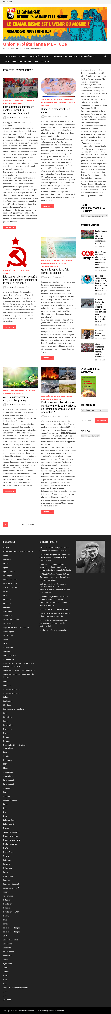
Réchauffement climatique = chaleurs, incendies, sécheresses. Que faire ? (18, 110)
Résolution (7, 904)
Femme (6, 737)
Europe (6, 721)
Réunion (6, 908)
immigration (8, 772)
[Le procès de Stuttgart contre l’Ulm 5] (87, 331)
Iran (4, 792)
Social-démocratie (10, 940)
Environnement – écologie (13, 709)
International (16, 103)
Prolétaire (7, 880)
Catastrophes (18, 101)
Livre (5, 816)
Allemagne (7, 575)
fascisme (7, 733)
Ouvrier (6, 856)
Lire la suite (10, 227)
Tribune (6, 971)
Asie (5, 595)
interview (7, 788)
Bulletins (6, 607)
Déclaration (7, 701)
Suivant (31, 524)
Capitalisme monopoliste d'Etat (16, 627)
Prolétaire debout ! (43, 62)
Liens (5, 808)
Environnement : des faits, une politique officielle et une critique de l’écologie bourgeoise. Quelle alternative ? (58, 407)
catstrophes (8, 635)
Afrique (6, 563)
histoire (6, 756)
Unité (5, 979)
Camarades (7, 615)
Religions (7, 900)
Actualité (34, 56)
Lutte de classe (9, 820)
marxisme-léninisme (11, 832)
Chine (5, 639)
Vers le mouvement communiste (16, 987)
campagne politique (11, 619)
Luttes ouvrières (9, 824)
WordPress (54, 1010)
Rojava (6, 916)
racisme (6, 892)
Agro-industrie (9, 571)
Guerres (6, 752)
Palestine (7, 860)
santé (64, 103)
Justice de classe (10, 800)
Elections (7, 705)
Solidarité (7, 273)
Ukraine (6, 975)
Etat (5, 713)
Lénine (5, 804)
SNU (5, 936)
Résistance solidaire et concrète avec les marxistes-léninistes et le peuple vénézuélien (20, 280)
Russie (5, 920)
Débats (6, 697)
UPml (11, 117)
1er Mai (6, 547)
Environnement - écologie (51, 103)
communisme (8, 659)
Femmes (6, 741)
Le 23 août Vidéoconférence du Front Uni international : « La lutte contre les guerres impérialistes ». (101, 283)
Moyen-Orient (8, 852)
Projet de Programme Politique (18, 62)
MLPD (5, 848)
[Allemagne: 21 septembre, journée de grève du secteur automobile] (87, 344)
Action (5, 391)
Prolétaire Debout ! (11, 884)
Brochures (7, 599)
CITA (5, 643)
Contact (6, 681)
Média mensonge (10, 844)
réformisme (8, 896)
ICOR (27, 270)
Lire (4, 812)
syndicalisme (8, 963)
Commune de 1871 (10, 655)
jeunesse (6, 796)
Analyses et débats (10, 583)
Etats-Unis (7, 717)
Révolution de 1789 (11, 912)
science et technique (11, 928)
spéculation (7, 955)
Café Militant (10, 56)
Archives (6, 591)
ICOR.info (23, 56)
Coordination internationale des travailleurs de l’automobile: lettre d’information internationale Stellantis (55, 567)
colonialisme (8, 647)
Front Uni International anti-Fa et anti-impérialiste (73, 56)
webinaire (7, 999)
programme (8, 876)
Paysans (6, 864)
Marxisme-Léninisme (11, 840)
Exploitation (8, 725)
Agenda (45, 56)
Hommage (7, 760)
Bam (62, 1010)
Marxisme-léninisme (11, 836)
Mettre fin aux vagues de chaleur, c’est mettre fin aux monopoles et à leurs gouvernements (101, 259)
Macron (6, 828)
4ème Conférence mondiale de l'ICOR (18, 551)
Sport (5, 959)
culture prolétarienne (11, 689)
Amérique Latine (19, 270)
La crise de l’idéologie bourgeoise (53, 630)
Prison (5, 872)
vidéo (5, 991)
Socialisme (54, 266)
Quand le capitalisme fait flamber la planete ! (55, 271)
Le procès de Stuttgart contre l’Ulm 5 (100, 333)
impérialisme (8, 776)
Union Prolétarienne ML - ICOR (27, 1010)
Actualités (7, 101)
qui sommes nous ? (11, 888)
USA (5, 983)
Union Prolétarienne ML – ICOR (35, 44)
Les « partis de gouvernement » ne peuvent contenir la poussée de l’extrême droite (53, 623)
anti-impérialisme (10, 587)
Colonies (6, 651)
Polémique (7, 868)
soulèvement (8, 952)
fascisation (7, 729)
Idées (5, 768)
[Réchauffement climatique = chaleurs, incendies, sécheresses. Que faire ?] (87, 231)
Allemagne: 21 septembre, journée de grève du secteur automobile (100, 350)
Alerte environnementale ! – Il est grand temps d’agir (19, 399)
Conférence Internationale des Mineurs (19, 670)
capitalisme (55, 100)
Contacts (7, 685)
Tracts (5, 967)
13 (23, 524)
